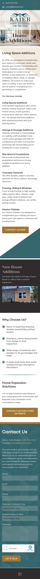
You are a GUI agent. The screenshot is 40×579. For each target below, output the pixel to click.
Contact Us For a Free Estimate (20, 412)
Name (5, 474)
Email (4, 484)
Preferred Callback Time (13, 504)
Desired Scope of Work (12, 514)
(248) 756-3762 (28, 440)
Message (6, 524)
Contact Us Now (15, 230)
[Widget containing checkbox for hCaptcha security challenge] (18, 548)
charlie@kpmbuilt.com (21, 443)
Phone (5, 494)
